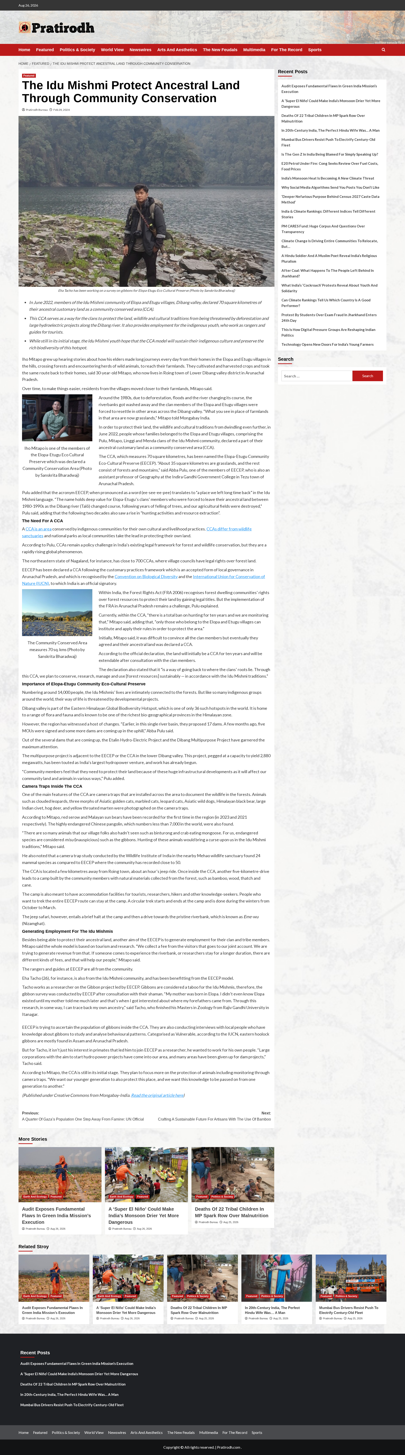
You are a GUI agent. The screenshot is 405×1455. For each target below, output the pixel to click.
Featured (45, 49)
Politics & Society (77, 49)
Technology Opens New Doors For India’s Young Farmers (327, 344)
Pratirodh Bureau (37, 109)
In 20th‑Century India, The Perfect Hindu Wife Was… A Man (330, 130)
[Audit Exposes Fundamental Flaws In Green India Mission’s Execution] (60, 1174)
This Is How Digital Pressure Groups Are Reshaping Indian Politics (328, 332)
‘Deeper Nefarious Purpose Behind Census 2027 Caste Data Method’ (330, 199)
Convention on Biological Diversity (146, 576)
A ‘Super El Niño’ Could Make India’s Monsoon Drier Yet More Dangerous (144, 1215)
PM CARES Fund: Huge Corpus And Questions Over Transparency (323, 229)
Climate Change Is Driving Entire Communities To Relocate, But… (329, 244)
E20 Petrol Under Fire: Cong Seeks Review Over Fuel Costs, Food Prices (329, 166)
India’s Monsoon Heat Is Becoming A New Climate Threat (327, 178)
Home (24, 49)
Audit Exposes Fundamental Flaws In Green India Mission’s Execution (56, 1215)
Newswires (140, 49)
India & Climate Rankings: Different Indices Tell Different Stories (328, 214)
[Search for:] (316, 376)
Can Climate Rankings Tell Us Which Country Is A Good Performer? (326, 303)
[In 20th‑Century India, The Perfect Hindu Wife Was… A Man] (276, 1278)
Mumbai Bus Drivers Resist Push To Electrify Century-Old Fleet (328, 142)
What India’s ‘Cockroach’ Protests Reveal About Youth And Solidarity (329, 288)
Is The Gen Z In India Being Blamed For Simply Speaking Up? (329, 154)
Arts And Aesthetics (177, 49)
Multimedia (254, 49)
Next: (214, 1116)
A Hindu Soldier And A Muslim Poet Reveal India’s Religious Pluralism (329, 258)
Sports (315, 49)
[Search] (383, 50)
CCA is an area (39, 528)
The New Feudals (220, 49)
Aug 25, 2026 (230, 1222)
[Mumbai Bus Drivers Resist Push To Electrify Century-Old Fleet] (351, 1278)
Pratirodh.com (228, 1447)
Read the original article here (157, 1095)
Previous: (83, 1116)
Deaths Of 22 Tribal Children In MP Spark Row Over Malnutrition (323, 118)
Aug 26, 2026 (57, 1228)
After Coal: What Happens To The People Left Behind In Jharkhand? (327, 273)
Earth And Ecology (35, 1196)
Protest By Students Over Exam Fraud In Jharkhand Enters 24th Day (329, 317)
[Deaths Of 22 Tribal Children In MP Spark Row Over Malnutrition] (232, 1174)
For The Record (286, 49)
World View (112, 49)
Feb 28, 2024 (61, 109)
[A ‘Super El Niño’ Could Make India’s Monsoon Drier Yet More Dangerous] (146, 1174)
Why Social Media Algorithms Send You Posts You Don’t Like (330, 187)
